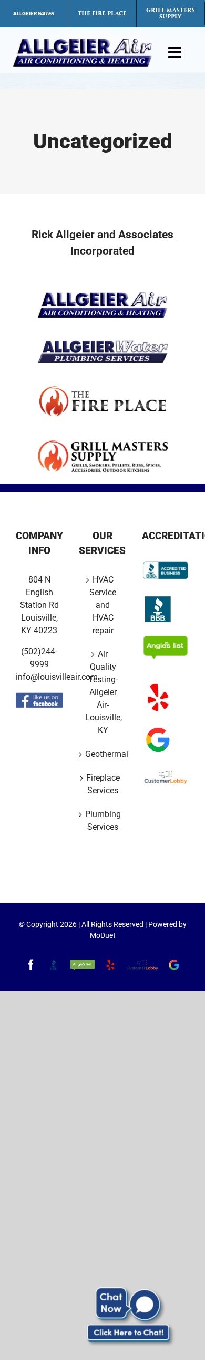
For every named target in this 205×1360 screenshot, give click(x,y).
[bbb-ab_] (165, 562)
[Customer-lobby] (165, 770)
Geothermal (103, 754)
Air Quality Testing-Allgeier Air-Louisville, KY (103, 692)
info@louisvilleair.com (57, 677)
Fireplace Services (103, 784)
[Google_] (157, 728)
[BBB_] (157, 597)
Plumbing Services (103, 820)
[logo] (82, 42)
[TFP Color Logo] (102, 388)
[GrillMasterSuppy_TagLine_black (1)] (102, 443)
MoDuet (103, 935)
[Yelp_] (157, 685)
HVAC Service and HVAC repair (102, 605)
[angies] (165, 639)
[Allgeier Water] (102, 344)
